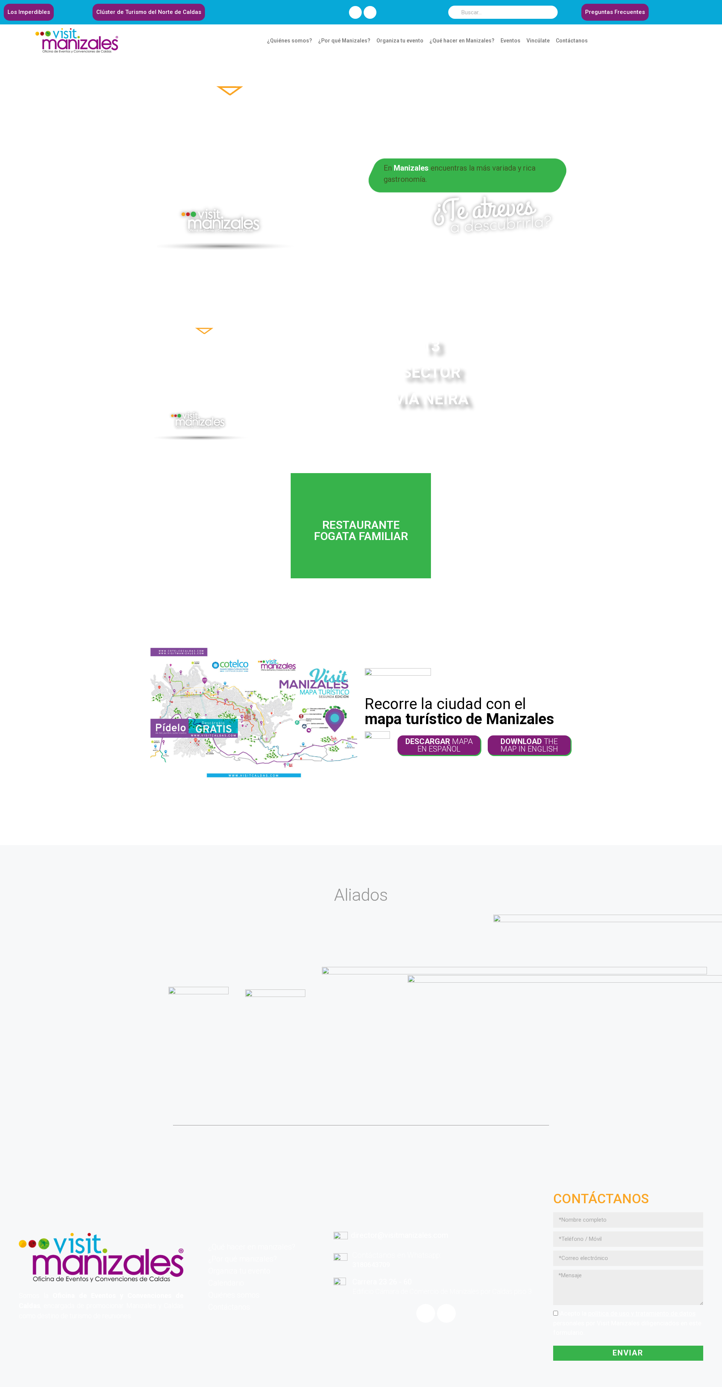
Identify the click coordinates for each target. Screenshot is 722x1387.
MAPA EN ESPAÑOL (439, 745)
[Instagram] (370, 12)
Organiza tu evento (399, 41)
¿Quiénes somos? (289, 41)
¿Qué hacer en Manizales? (461, 41)
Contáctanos (572, 41)
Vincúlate (538, 41)
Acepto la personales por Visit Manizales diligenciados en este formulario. (627, 1323)
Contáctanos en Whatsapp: (396, 1255)
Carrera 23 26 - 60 (382, 1281)
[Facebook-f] (355, 12)
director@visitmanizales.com (399, 1235)
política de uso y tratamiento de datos (642, 1313)
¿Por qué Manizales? (344, 41)
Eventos (510, 41)
